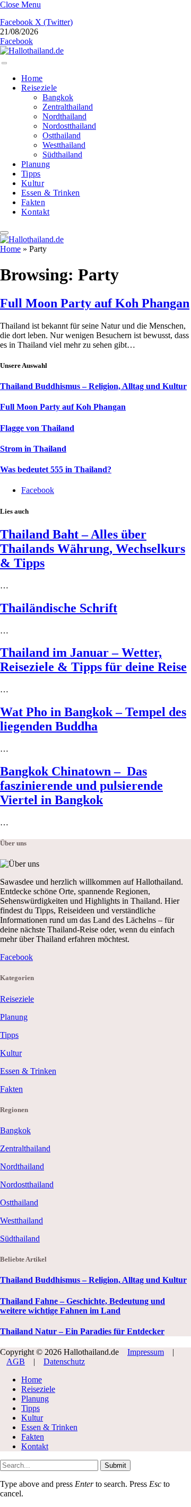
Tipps (31, 173)
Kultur (32, 183)
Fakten (33, 202)
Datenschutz (64, 1361)
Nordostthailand (69, 125)
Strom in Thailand (33, 448)
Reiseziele (39, 87)
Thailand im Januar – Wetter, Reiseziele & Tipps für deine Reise (93, 660)
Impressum (145, 1351)
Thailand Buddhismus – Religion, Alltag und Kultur (93, 386)
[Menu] (4, 63)
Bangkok (57, 97)
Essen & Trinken (50, 192)
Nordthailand (64, 116)
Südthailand (62, 154)
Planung (35, 164)
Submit (115, 1465)
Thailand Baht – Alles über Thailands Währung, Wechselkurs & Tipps (92, 548)
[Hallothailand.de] (32, 50)
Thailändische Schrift (58, 608)
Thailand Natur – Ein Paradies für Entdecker (82, 1331)
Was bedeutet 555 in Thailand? (55, 469)
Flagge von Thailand (37, 428)
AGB (15, 1361)
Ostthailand (61, 135)
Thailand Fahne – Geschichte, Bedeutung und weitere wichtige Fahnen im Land (82, 1306)
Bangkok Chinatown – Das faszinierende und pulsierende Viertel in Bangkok (81, 785)
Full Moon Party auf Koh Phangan (94, 303)
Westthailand (63, 144)
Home (31, 78)
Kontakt (35, 211)
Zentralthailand (67, 106)
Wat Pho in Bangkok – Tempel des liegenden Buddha (93, 719)
